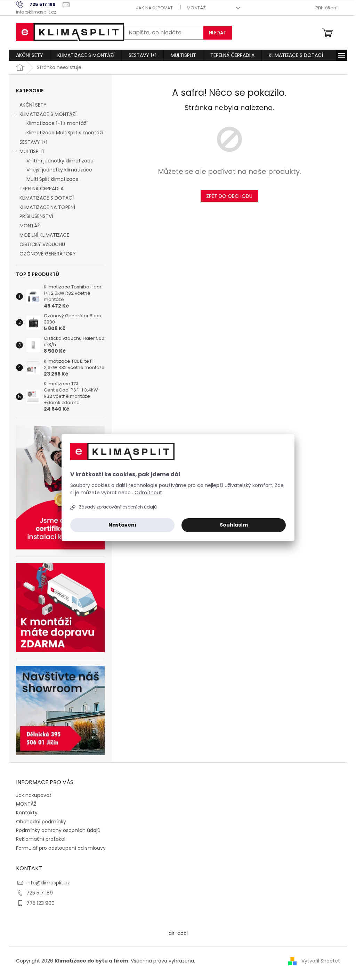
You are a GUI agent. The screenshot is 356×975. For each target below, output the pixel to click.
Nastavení (122, 524)
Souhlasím (234, 524)
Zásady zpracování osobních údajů (118, 507)
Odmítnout (148, 492)
